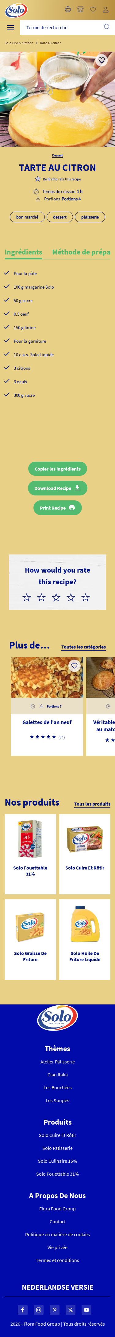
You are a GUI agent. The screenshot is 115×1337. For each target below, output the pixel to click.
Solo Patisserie (57, 1148)
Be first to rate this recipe (62, 179)
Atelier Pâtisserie (57, 1062)
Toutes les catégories (83, 647)
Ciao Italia (58, 1074)
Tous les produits (92, 804)
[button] (68, 10)
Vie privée (57, 1247)
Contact (58, 1221)
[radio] (29, 596)
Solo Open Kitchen (19, 43)
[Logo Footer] (57, 1008)
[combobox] (67, 27)
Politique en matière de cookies (57, 1234)
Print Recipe (53, 508)
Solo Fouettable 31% (57, 1174)
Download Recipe (52, 488)
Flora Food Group (57, 1208)
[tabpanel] (57, 344)
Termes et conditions (57, 1260)
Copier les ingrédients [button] (58, 469)
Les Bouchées (58, 1087)
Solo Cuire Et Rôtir (57, 1135)
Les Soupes (57, 1100)
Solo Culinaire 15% (57, 1161)
